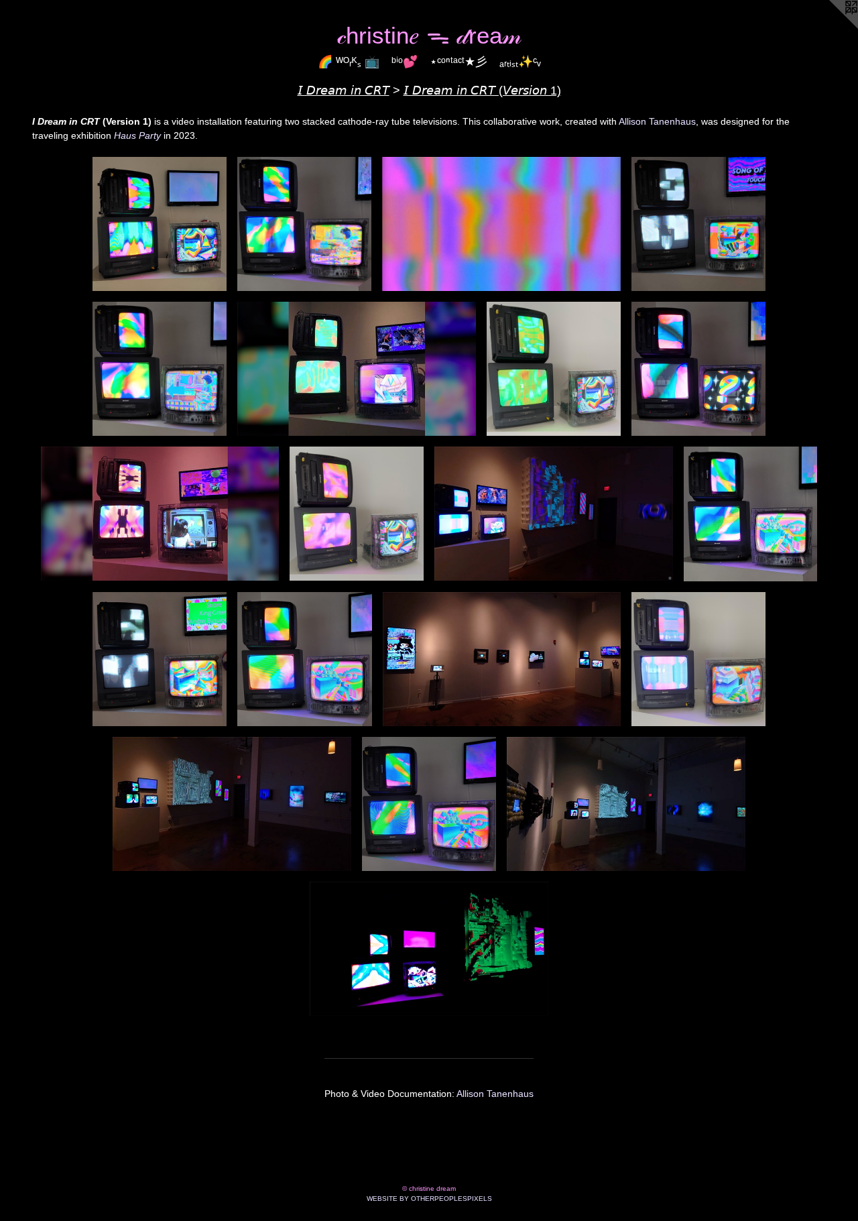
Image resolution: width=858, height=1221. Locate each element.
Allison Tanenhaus (657, 121)
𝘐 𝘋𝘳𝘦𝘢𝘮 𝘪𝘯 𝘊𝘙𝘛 (343, 90)
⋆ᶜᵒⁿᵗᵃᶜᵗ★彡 (458, 61)
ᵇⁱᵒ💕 (404, 61)
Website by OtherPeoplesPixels (429, 1198)
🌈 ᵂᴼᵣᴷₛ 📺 (348, 61)
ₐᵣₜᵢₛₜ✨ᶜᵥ (520, 61)
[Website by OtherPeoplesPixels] (831, 27)
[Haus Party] (553, 514)
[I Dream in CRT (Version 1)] (160, 224)
